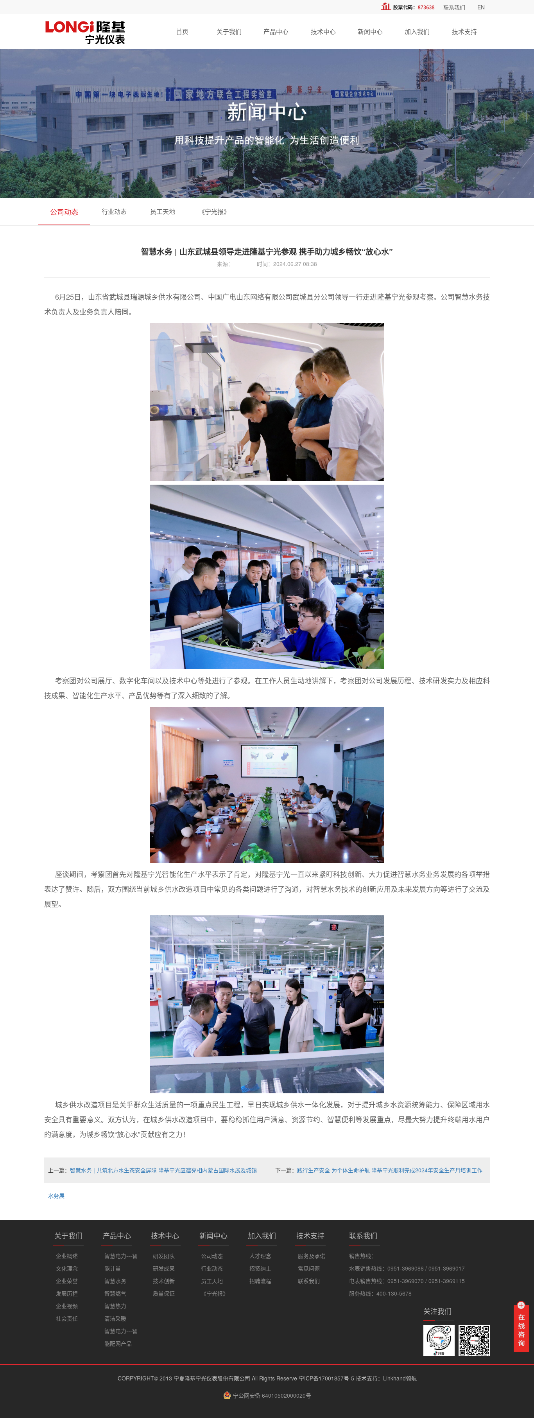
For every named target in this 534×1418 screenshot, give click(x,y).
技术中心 (323, 31)
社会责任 (67, 1318)
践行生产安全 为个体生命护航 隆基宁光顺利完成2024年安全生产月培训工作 (389, 1170)
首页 (182, 31)
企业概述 (67, 1256)
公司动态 (64, 212)
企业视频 (67, 1306)
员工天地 (162, 211)
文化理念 (67, 1268)
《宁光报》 (214, 211)
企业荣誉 (67, 1281)
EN (481, 7)
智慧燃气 (115, 1293)
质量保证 (164, 1293)
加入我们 (417, 31)
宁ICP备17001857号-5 (326, 1378)
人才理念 (260, 1256)
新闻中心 (370, 31)
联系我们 (454, 7)
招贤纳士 (260, 1268)
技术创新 (164, 1281)
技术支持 (464, 31)
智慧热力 (115, 1306)
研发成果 (164, 1268)
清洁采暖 (115, 1318)
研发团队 (164, 1256)
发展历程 (67, 1293)
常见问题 (309, 1268)
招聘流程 (260, 1281)
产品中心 (276, 31)
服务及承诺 (311, 1256)
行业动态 (114, 211)
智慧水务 (115, 1281)
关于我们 (229, 31)
